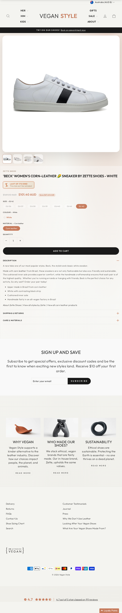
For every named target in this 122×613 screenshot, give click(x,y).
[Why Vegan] (23, 427)
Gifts (93, 10)
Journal (67, 508)
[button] (109, 610)
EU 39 (45, 206)
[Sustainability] (99, 427)
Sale (92, 16)
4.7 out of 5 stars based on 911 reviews (77, 599)
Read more (98, 465)
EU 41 (69, 206)
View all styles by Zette (34, 305)
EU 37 (20, 206)
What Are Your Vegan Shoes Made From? (84, 528)
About (92, 21)
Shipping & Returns (13, 313)
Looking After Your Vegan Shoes (79, 523)
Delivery (10, 503)
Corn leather (11, 228)
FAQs (9, 513)
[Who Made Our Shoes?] (61, 427)
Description (10, 260)
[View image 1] (7, 159)
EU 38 (32, 206)
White (9, 217)
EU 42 (81, 206)
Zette (49, 462)
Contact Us (12, 518)
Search (9, 528)
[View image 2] (17, 159)
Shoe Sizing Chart (15, 523)
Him (23, 16)
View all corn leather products (62, 305)
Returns (10, 508)
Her (23, 10)
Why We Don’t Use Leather (77, 518)
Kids (23, 21)
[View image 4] (38, 159)
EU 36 (8, 206)
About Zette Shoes (12, 305)
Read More (23, 473)
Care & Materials (12, 320)
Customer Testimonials (74, 503)
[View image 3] (28, 159)
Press (65, 513)
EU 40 (57, 206)
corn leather (20, 271)
